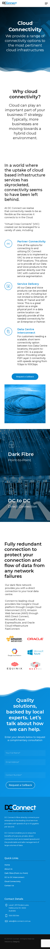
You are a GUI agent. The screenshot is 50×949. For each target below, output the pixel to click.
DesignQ (16, 942)
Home (7, 865)
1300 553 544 (14, 915)
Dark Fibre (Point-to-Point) (16, 873)
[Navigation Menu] (46, 3)
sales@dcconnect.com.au (20, 921)
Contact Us (9, 885)
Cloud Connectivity (12, 881)
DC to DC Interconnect (14, 877)
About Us (8, 869)
